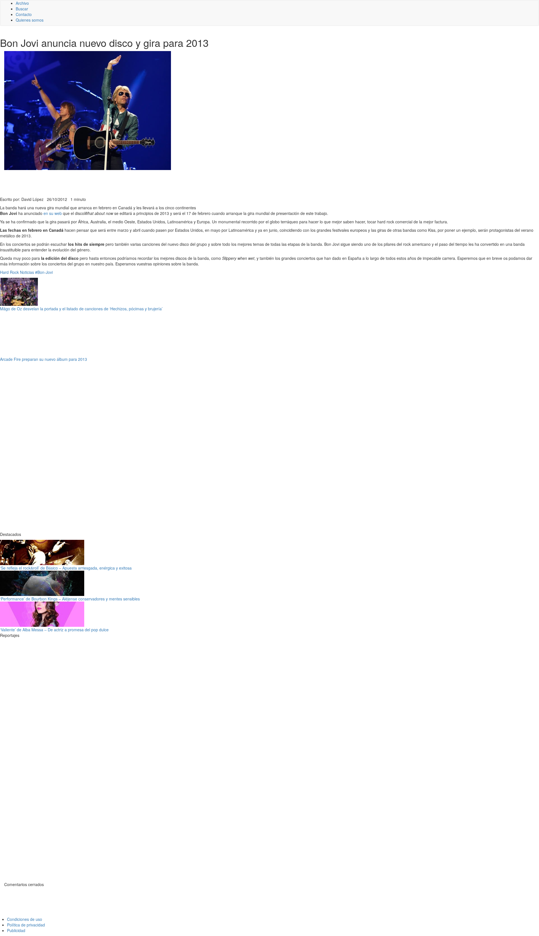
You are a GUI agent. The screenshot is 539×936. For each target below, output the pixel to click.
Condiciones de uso (24, 919)
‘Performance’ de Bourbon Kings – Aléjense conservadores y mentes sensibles (70, 599)
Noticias (27, 272)
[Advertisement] (137, 182)
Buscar (22, 9)
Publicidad (16, 930)
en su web (53, 213)
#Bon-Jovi (44, 272)
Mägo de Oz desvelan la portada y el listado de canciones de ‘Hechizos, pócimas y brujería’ (81, 308)
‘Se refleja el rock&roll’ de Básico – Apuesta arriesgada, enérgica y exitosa (66, 568)
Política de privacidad (26, 925)
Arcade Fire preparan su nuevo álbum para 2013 (43, 359)
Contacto (24, 14)
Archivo (22, 3)
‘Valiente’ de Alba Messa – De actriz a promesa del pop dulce (54, 629)
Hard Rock (9, 272)
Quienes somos (30, 20)
